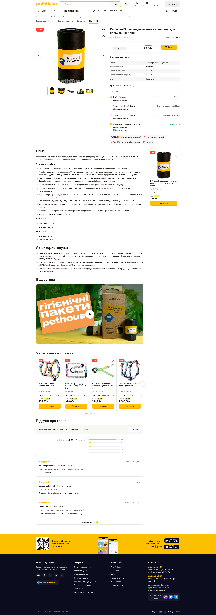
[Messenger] (171, 597)
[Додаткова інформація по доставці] (133, 86)
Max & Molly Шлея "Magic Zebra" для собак (129, 385)
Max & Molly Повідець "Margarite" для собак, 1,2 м (103, 386)
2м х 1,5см (77, 395)
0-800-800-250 (155, 567)
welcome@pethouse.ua (159, 585)
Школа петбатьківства (83, 592)
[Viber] (165, 597)
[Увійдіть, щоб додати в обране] (59, 360)
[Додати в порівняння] (103, 36)
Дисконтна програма (82, 567)
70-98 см (58, 395)
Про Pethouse (116, 567)
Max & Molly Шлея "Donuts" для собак (46, 385)
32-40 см (42, 395)
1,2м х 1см (96, 395)
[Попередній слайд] (38, 55)
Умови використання (82, 585)
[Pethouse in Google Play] (171, 540)
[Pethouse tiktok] (62, 575)
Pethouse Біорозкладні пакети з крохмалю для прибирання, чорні (163, 183)
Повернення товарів (82, 574)
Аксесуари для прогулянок (157, 63)
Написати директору (119, 585)
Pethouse (149, 67)
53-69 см (138, 395)
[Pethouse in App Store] (171, 546)
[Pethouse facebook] (44, 575)
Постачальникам (118, 578)
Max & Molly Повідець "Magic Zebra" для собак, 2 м (75, 386)
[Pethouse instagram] (50, 575)
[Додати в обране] (103, 30)
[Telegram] (176, 597)
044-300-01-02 (155, 576)
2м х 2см (86, 395)
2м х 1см (69, 395)
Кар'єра (114, 574)
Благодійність (117, 582)
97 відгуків (125, 37)
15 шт (153, 192)
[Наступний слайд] (103, 55)
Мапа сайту (78, 589)
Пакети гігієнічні (153, 79)
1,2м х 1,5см (106, 395)
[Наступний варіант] (61, 395)
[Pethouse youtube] (38, 575)
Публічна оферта (81, 578)
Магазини (115, 571)
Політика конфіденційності (85, 582)
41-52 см (50, 395)
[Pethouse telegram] (56, 575)
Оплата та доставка (82, 571)
